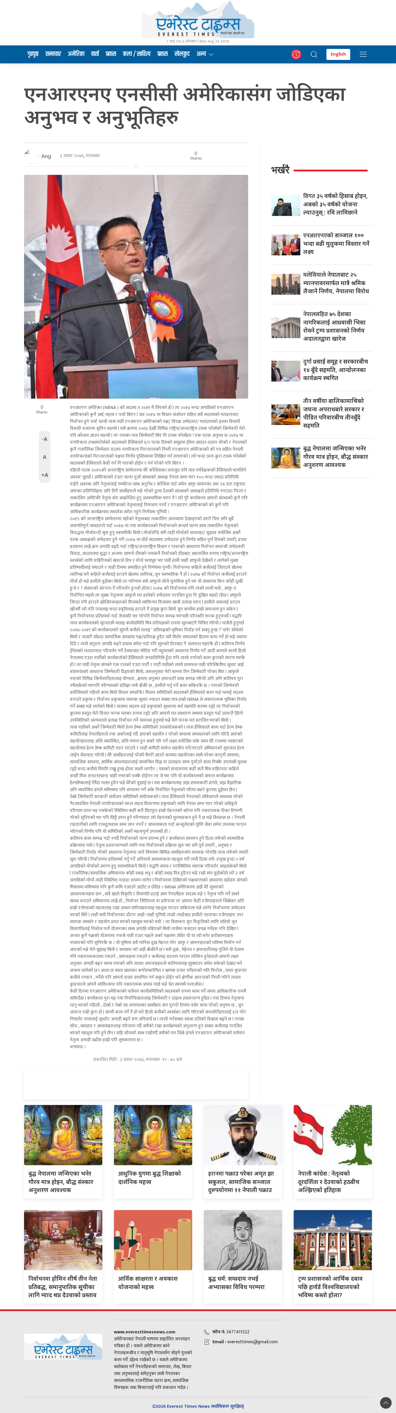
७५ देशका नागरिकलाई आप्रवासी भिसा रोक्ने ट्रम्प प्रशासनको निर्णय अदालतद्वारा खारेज (334, 326)
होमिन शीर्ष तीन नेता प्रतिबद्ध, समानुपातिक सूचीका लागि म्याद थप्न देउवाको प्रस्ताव (62, 1287)
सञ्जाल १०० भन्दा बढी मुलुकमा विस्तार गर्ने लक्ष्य (336, 243)
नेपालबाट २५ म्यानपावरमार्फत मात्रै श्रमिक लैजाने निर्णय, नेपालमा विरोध (336, 283)
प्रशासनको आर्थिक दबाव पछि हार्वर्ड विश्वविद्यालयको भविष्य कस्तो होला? (330, 1287)
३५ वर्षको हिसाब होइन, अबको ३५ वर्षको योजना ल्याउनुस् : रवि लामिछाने (335, 204)
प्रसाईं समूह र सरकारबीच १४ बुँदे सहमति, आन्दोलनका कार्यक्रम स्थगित (335, 370)
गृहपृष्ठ (33, 54)
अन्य (201, 54)
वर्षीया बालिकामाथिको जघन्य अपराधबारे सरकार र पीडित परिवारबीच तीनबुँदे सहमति (333, 413)
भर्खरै (280, 169)
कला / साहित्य (136, 54)
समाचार (53, 54)
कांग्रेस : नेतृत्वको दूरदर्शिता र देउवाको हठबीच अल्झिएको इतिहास (328, 1182)
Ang (46, 156)
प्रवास (111, 54)
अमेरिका (76, 54)
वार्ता (95, 54)
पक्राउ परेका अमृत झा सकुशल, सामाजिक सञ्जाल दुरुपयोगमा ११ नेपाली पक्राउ (241, 1182)
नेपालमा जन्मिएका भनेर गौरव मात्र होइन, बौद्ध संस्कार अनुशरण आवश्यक (335, 456)
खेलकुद (182, 54)
